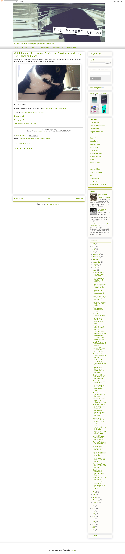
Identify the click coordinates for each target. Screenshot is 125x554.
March (95, 497)
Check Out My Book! (96, 88)
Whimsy (48, 138)
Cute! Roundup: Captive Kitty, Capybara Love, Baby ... (98, 472)
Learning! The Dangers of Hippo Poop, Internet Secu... (99, 486)
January (96, 502)
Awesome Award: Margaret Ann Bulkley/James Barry (104, 196)
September (97, 262)
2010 (93, 524)
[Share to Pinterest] (37, 136)
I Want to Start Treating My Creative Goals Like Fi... (99, 362)
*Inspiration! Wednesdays (97, 125)
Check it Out (93, 138)
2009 (93, 527)
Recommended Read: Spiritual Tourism (98, 309)
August (95, 265)
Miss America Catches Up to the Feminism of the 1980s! (99, 420)
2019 (93, 249)
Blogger (73, 550)
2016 (93, 508)
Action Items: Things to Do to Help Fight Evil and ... (99, 297)
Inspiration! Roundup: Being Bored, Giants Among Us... (99, 400)
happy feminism (95, 169)
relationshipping (94, 178)
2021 (93, 244)
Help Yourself (94, 147)
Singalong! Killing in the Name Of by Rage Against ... (99, 376)
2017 (93, 506)
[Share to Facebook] (35, 136)
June (95, 270)
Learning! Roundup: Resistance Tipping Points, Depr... (99, 333)
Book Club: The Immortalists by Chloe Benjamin (98, 291)
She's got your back (20, 120)
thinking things (94, 181)
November (96, 257)
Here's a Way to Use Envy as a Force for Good (99, 459)
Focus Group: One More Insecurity (98, 338)
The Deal (24, 47)
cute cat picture (34, 138)
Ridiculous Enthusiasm (96, 153)
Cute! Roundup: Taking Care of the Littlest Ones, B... (99, 427)
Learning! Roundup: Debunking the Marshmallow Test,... (99, 387)
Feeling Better (94, 141)
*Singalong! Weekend (96, 132)
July (94, 267)
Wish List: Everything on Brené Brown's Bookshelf (99, 406)
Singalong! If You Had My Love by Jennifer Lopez (99, 479)
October (96, 259)
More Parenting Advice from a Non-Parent (98, 448)
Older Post (79, 199)
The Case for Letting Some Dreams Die (99, 442)
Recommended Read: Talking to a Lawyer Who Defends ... (99, 413)
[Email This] (30, 136)
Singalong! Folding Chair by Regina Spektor (98, 327)
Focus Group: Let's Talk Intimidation (99, 314)
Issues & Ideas (71, 47)
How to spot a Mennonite (102, 210)
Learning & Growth (58, 47)
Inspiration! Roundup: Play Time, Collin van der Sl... (99, 303)
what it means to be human (98, 184)
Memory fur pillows (20, 116)
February (96, 500)
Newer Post (18, 199)
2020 (93, 246)
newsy (92, 175)
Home (16, 47)
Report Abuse (95, 536)
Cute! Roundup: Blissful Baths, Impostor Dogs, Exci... (98, 320)
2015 (93, 511)
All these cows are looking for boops (25, 124)
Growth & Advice (95, 144)
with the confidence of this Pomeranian (54, 108)
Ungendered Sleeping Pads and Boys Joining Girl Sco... (99, 286)
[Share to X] (34, 136)
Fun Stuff (33, 47)
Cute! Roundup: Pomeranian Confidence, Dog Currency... (98, 370)
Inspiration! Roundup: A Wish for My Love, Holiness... (99, 349)
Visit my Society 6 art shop (98, 93)
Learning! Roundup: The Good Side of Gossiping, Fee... (99, 280)
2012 (93, 519)
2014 (93, 514)
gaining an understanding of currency (32, 112)
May (94, 492)
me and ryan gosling (96, 172)
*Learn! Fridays (94, 128)
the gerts (42, 138)
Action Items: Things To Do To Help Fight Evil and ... (99, 355)
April (94, 494)
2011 (93, 522)
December (96, 254)
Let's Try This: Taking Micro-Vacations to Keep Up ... (99, 343)
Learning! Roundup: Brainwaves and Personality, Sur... (99, 437)
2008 (93, 530)
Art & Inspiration (44, 47)
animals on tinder (95, 163)
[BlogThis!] (32, 136)
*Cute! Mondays (24, 138)
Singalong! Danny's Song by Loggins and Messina (98, 274)
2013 (93, 516)
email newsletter (41, 131)
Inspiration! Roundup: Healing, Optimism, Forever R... (99, 453)
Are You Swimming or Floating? (99, 381)
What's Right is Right (96, 156)
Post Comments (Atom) (53, 204)
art (90, 166)
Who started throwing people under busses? (99, 224)
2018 (93, 252)
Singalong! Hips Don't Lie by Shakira (99, 432)
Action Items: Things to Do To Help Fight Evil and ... (99, 465)
